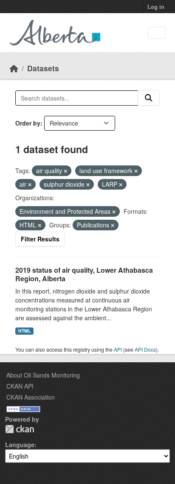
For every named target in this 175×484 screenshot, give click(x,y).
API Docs (145, 349)
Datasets (43, 68)
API (118, 349)
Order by (27, 123)
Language (19, 444)
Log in (155, 7)
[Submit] (149, 98)
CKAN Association (30, 397)
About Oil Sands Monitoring (43, 375)
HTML (24, 330)
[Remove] (65, 171)
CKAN (19, 429)
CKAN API (20, 386)
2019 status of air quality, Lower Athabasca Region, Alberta (84, 274)
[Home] (14, 68)
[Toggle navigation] (156, 33)
